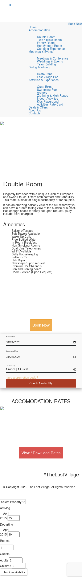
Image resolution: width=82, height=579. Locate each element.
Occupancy (10, 365)
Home (33, 27)
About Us (35, 110)
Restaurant (44, 74)
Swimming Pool (47, 89)
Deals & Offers (38, 107)
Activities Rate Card (50, 104)
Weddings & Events (50, 61)
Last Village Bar (47, 77)
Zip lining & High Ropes (52, 95)
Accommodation (40, 30)
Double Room (46, 37)
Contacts (34, 113)
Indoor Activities (47, 98)
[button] (22, 377)
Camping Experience (51, 48)
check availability (14, 572)
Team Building (46, 64)
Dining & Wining (39, 67)
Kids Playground (48, 101)
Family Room (46, 43)
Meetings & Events (41, 51)
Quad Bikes (44, 86)
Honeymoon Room (49, 45)
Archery (42, 92)
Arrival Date (10, 336)
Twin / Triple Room (49, 40)
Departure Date (12, 351)
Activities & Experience (44, 80)
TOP (11, 5)
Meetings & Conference (52, 58)
